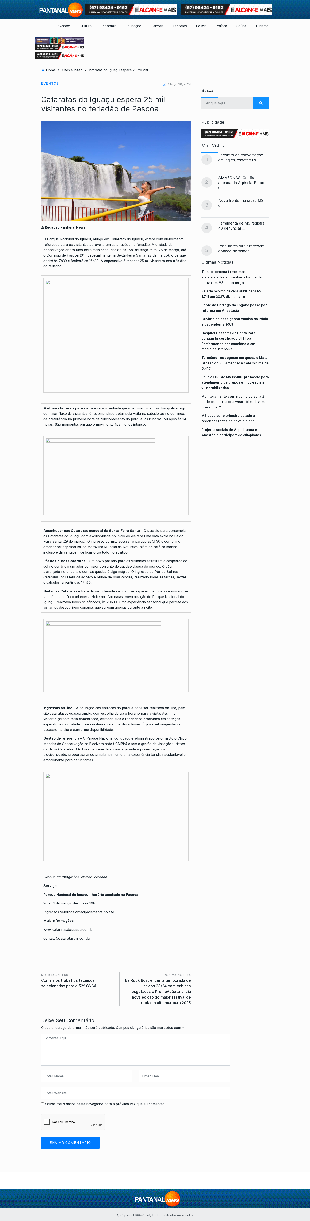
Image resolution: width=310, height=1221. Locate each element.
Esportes (180, 26)
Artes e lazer (71, 70)
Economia (108, 26)
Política (221, 26)
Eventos (50, 83)
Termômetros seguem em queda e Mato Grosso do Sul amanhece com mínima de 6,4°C (235, 363)
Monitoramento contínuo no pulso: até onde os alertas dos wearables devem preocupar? (233, 401)
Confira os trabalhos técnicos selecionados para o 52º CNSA (69, 980)
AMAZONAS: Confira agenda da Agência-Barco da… (241, 182)
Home (51, 70)
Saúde (241, 26)
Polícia (201, 26)
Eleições (156, 26)
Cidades (64, 26)
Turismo (261, 26)
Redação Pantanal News (64, 227)
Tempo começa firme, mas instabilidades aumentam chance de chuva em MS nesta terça (231, 277)
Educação (133, 26)
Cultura (86, 26)
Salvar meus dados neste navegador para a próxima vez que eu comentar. (105, 1104)
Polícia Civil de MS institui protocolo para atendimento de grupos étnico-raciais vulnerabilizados (235, 382)
